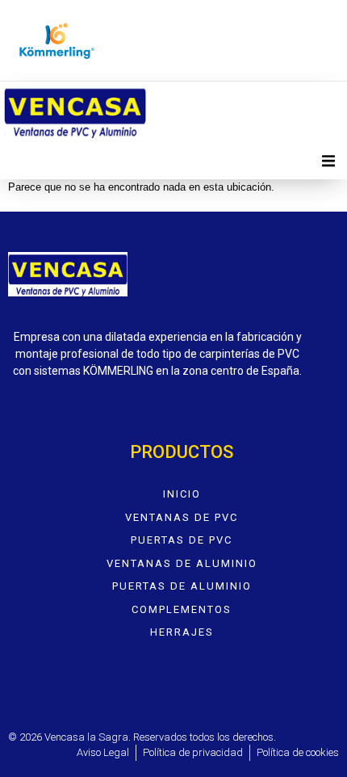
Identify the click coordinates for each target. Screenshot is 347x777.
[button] (328, 160)
